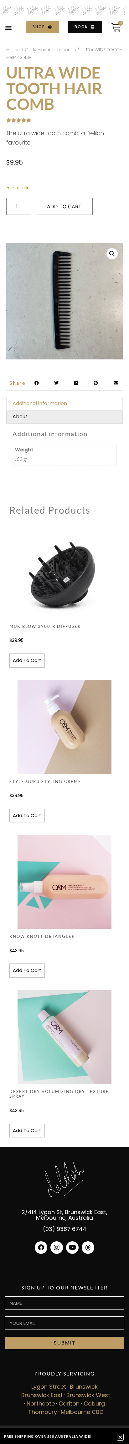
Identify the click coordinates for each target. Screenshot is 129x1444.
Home (13, 49)
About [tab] (20, 416)
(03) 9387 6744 (64, 1229)
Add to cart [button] (27, 660)
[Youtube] (72, 1247)
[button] (8, 28)
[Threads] (88, 1247)
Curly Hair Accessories (50, 49)
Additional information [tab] (40, 403)
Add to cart (64, 206)
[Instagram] (56, 1247)
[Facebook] (41, 1247)
